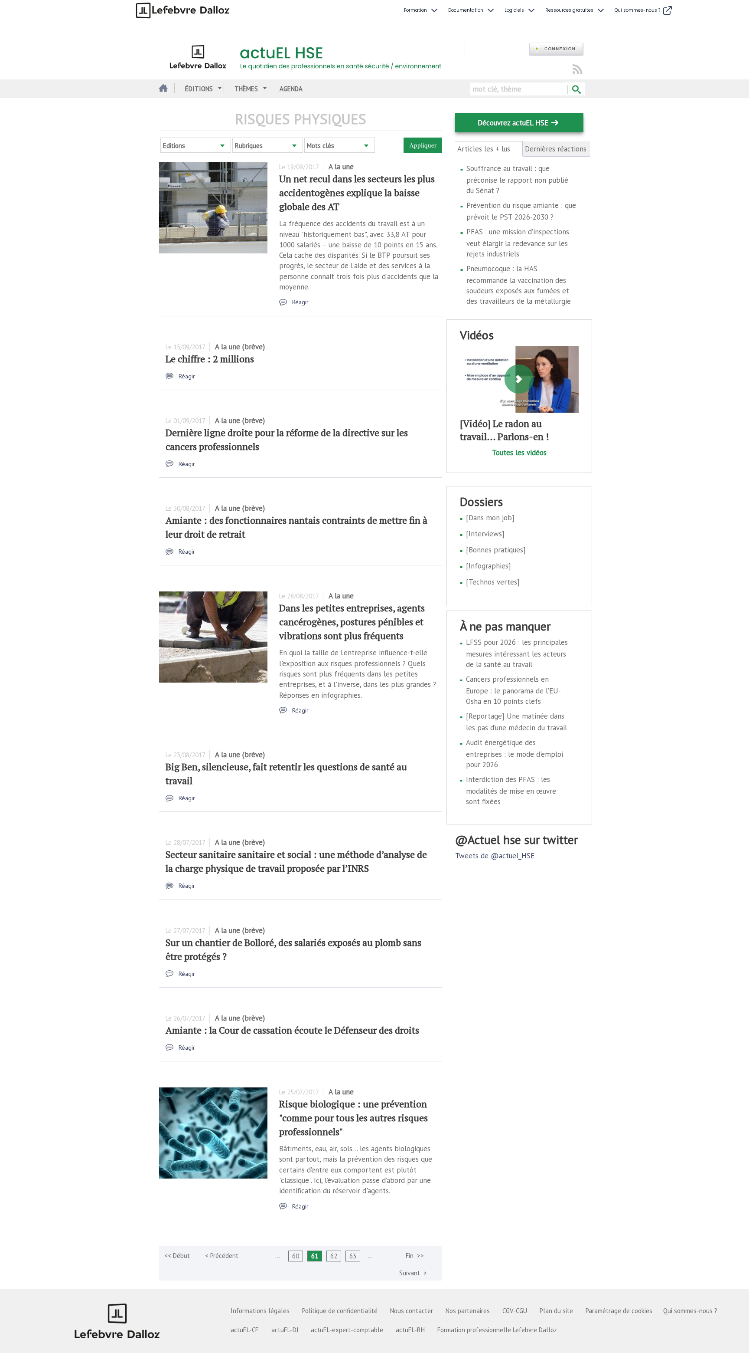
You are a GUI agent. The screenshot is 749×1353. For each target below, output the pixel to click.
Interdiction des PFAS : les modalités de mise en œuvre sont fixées (511, 790)
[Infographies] (488, 566)
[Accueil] (312, 55)
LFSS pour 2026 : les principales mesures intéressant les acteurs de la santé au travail (517, 653)
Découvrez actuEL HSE (513, 123)
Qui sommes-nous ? (690, 1311)
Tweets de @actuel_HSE (494, 855)
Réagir (300, 302)
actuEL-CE (245, 1330)
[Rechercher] (576, 89)
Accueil (162, 88)
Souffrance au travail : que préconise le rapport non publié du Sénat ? (517, 179)
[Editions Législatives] (117, 1321)
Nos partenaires (468, 1311)
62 (333, 1256)
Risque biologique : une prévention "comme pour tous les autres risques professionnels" (353, 1117)
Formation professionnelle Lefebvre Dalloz (497, 1330)
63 (352, 1256)
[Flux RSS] (577, 69)
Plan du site (556, 1311)
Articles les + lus (488, 149)
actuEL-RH (410, 1330)
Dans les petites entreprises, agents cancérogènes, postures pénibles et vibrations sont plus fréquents (352, 621)
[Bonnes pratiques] (496, 550)
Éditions (199, 89)
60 (295, 1256)
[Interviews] (485, 534)
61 (314, 1256)
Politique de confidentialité (340, 1311)
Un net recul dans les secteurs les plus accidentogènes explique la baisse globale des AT (357, 192)
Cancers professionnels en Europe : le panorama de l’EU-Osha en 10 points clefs (513, 690)
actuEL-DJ (284, 1330)
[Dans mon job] (490, 517)
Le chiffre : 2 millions (210, 358)
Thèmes (246, 89)
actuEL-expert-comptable (347, 1330)
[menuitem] (422, 10)
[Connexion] (556, 49)
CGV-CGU (514, 1311)
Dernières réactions (555, 149)
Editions (174, 145)
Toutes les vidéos (519, 452)
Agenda (291, 89)
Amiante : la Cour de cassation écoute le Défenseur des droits (292, 1030)
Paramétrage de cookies (619, 1311)
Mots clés (320, 145)
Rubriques (249, 145)
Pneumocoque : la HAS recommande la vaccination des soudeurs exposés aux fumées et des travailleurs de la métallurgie (518, 285)
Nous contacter (411, 1311)
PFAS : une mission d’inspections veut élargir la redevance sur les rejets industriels (517, 243)
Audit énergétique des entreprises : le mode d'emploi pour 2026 (514, 753)
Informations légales (260, 1311)
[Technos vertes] (493, 582)
